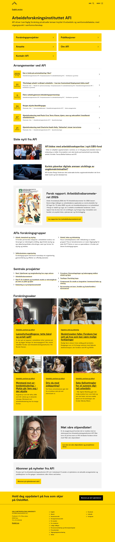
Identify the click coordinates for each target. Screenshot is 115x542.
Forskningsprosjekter (27, 37)
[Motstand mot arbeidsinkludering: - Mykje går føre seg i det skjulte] (27, 364)
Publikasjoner (68, 37)
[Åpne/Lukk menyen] (102, 3)
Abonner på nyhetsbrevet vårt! (28, 481)
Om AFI (65, 46)
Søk (90, 3)
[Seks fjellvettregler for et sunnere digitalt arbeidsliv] (87, 364)
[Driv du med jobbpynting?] (57, 364)
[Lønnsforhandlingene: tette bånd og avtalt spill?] (35, 311)
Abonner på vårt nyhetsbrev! (91, 498)
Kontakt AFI (22, 55)
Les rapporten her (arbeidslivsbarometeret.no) (64, 219)
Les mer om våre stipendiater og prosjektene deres (78, 446)
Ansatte (20, 46)
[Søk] (93, 3)
